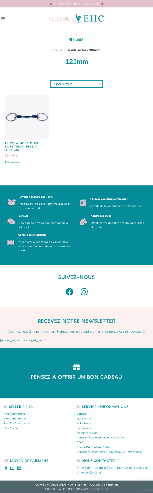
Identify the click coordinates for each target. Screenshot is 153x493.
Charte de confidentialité (93, 447)
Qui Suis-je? (84, 418)
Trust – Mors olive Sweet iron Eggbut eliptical (22, 147)
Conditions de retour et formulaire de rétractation (109, 451)
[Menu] (3, 18)
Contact (81, 413)
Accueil (57, 49)
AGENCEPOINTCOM (95, 489)
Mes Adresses (12, 428)
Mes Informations (14, 413)
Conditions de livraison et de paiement (101, 437)
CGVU (80, 442)
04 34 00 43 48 (91, 472)
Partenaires (83, 428)
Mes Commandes (15, 418)
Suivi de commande (17, 423)
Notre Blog (83, 423)
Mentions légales (87, 432)
